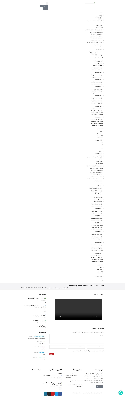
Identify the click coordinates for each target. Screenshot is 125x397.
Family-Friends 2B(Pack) (96, 84)
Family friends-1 (98, 72)
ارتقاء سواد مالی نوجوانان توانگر (95, 52)
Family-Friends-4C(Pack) (96, 101)
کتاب (101, 131)
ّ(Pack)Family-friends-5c (97, 112)
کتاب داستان (99, 133)
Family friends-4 (98, 95)
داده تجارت (74, 393)
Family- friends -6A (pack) (96, 119)
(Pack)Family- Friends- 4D (96, 103)
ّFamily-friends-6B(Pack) (96, 121)
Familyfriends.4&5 (98, 45)
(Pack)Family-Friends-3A (96, 89)
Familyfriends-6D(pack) (97, 125)
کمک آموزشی (100, 128)
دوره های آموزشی (99, 27)
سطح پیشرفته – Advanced (96, 38)
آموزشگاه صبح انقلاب (66, 287)
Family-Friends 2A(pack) (96, 82)
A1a (101, 46)
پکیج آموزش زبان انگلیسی (98, 61)
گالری (102, 144)
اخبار (102, 142)
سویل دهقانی (41, 357)
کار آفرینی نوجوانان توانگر (96, 55)
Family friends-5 (98, 106)
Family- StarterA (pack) (97, 68)
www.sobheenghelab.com (71, 373)
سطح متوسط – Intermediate (96, 36)
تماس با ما (100, 22)
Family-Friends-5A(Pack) (96, 109)
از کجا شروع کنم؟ (99, 25)
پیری (43, 341)
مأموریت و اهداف (98, 17)
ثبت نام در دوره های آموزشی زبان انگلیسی (94, 29)
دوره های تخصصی (99, 137)
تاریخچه (100, 15)
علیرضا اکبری (41, 352)
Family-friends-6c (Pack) (96, 123)
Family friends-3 (98, 86)
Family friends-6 (98, 117)
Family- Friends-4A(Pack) (96, 98)
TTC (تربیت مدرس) (98, 140)
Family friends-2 (98, 79)
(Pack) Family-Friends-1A (96, 75)
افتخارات (100, 19)
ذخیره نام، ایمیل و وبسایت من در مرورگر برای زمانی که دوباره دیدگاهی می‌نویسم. (88, 351)
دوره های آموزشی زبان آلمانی (96, 40)
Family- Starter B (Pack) (97, 70)
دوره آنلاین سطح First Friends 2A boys (47, 287)
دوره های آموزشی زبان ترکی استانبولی (94, 42)
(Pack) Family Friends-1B (96, 77)
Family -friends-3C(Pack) (96, 93)
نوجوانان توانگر (99, 49)
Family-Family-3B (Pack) (97, 91)
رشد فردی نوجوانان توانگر (96, 54)
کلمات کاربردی (100, 135)
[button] (47, 3)
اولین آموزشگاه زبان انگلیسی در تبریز (95, 20)
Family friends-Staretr (97, 65)
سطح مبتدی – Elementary (96, 34)
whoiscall (42, 347)
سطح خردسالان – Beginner (96, 32)
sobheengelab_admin (39, 336)
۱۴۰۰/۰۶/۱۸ (101, 294)
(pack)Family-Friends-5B (96, 110)
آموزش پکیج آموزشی (98, 63)
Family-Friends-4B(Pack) (96, 100)
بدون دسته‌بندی (58, 287)
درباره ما (101, 12)
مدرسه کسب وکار (98, 57)
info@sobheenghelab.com (71, 375)
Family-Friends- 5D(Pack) (96, 114)
